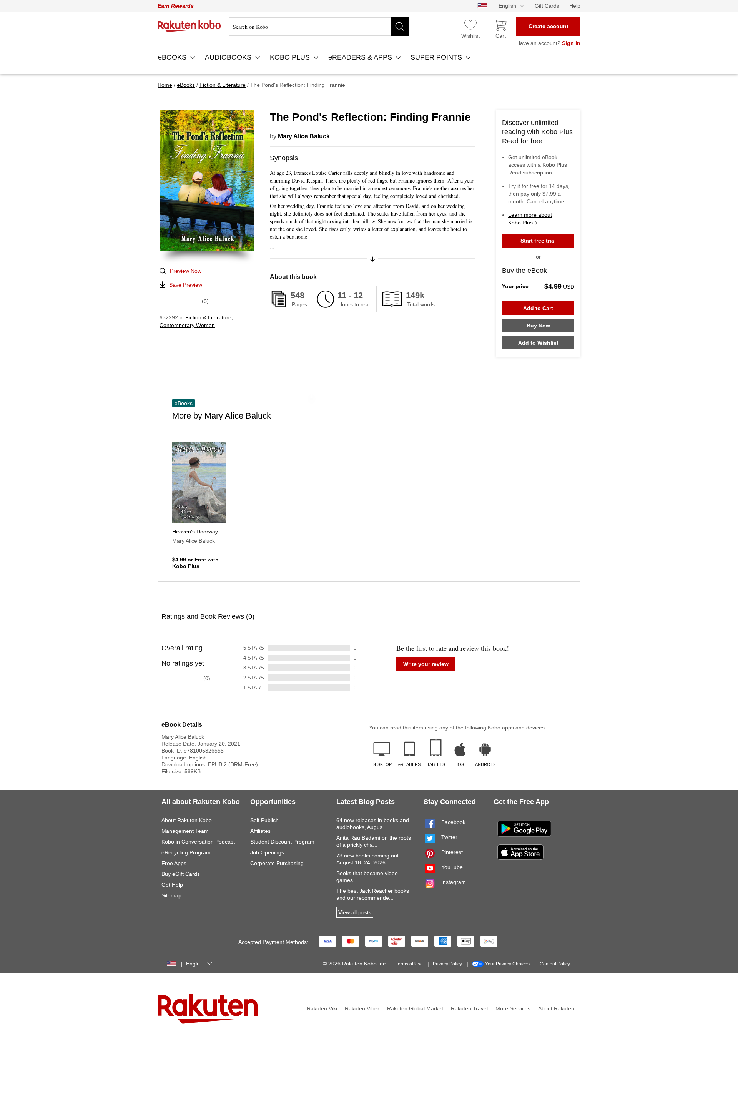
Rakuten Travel (469, 1008)
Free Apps (173, 863)
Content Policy (555, 964)
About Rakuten (556, 1008)
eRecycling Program (186, 852)
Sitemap (171, 895)
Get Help (172, 885)
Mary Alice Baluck (304, 136)
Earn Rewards (176, 6)
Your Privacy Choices (507, 964)
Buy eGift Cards (180, 874)
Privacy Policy (447, 964)
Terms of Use (409, 964)
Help (574, 6)
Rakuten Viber (362, 1008)
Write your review (426, 664)
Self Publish (264, 820)
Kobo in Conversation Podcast (198, 842)
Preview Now (185, 271)
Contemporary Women (187, 325)
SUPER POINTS (437, 57)
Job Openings (267, 852)
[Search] (400, 26)
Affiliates (260, 831)
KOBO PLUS (291, 57)
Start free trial (538, 241)
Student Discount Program (282, 842)
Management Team (185, 831)
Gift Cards (547, 6)
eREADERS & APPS (361, 57)
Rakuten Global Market (415, 1008)
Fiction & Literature (208, 317)
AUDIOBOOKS (229, 57)
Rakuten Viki (322, 1008)
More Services (512, 1008)
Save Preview (185, 285)
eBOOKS (173, 57)
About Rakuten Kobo (186, 820)
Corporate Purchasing (277, 863)
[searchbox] (319, 26)
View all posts (354, 912)
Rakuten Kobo (189, 26)
